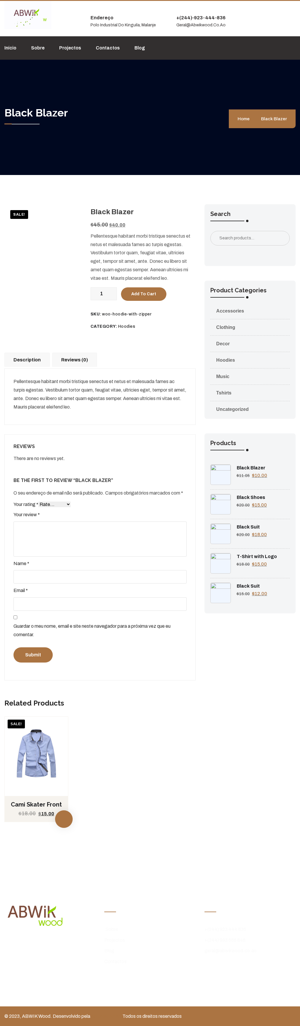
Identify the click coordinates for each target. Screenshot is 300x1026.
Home (244, 118)
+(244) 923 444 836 (225, 929)
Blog (139, 47)
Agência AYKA (106, 1016)
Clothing (225, 327)
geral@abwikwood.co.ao (230, 950)
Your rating (25, 504)
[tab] (28, 359)
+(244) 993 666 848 (225, 940)
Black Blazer (251, 467)
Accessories (230, 310)
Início (10, 47)
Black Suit (248, 526)
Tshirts (223, 392)
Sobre (38, 47)
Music (222, 376)
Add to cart (143, 294)
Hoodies (126, 326)
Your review (26, 514)
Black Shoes (251, 497)
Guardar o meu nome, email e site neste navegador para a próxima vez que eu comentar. (92, 630)
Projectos (70, 47)
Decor (223, 343)
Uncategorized (232, 409)
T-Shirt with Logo (257, 556)
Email (20, 590)
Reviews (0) (74, 359)
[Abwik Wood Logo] (27, 14)
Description (27, 359)
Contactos (108, 47)
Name (21, 563)
